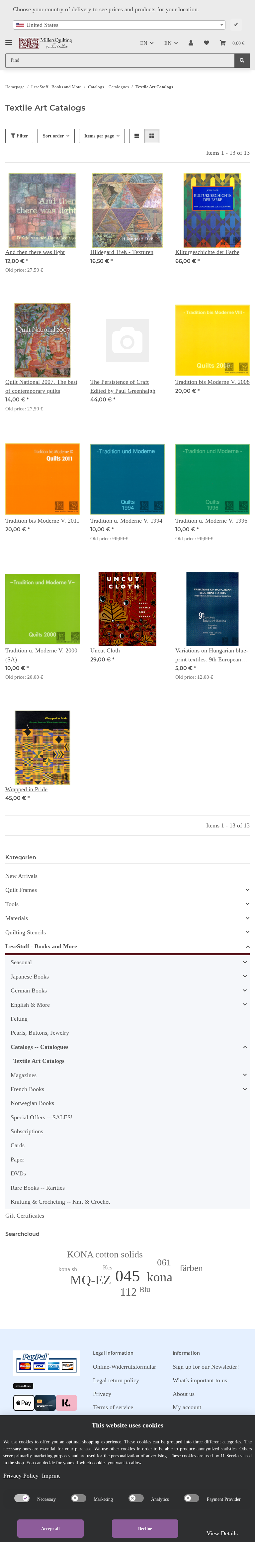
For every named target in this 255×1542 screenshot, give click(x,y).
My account (187, 1407)
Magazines (24, 1075)
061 (164, 1262)
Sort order (53, 135)
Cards (18, 1145)
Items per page (99, 135)
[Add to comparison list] (51, 184)
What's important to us (200, 1380)
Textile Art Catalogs (38, 1061)
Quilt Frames (21, 890)
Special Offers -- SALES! (42, 1117)
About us (184, 1394)
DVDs (18, 1173)
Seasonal (21, 962)
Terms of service (113, 1407)
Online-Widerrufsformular (124, 1366)
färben (191, 1268)
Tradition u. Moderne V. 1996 (211, 520)
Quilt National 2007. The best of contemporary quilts (41, 386)
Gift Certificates (24, 1215)
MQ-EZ (90, 1280)
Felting (19, 1018)
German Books (29, 990)
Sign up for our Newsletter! (206, 1366)
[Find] (242, 60)
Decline (145, 1528)
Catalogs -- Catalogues (39, 1047)
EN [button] (143, 43)
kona (159, 1277)
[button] (191, 43)
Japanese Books (30, 976)
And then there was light (35, 252)
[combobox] (119, 25)
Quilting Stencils (25, 932)
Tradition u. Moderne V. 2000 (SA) (41, 654)
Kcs (107, 1267)
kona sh (67, 1269)
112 (128, 1292)
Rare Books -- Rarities (38, 1187)
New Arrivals (21, 876)
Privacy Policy (21, 1475)
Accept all (50, 1528)
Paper (17, 1159)
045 (127, 1276)
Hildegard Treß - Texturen (121, 252)
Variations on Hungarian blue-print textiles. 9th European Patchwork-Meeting (211, 655)
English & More (30, 1004)
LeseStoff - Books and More (41, 946)
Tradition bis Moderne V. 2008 (212, 382)
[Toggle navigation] (8, 40)
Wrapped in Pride (26, 789)
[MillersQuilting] (45, 43)
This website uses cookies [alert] (127, 1425)
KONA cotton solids (105, 1254)
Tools (12, 904)
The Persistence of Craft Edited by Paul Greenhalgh (122, 386)
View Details (222, 1533)
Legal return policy (116, 1380)
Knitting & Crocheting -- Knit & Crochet (60, 1201)
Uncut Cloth (105, 650)
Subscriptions (27, 1131)
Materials (16, 918)
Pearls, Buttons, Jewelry (40, 1032)
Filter (21, 135)
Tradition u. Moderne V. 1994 (126, 520)
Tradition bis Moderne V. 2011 (42, 520)
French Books (27, 1089)
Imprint (51, 1475)
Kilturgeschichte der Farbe (207, 252)
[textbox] (119, 25)
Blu (144, 1289)
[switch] (22, 1498)
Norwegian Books (32, 1103)
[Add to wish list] (68, 184)
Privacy (102, 1394)
